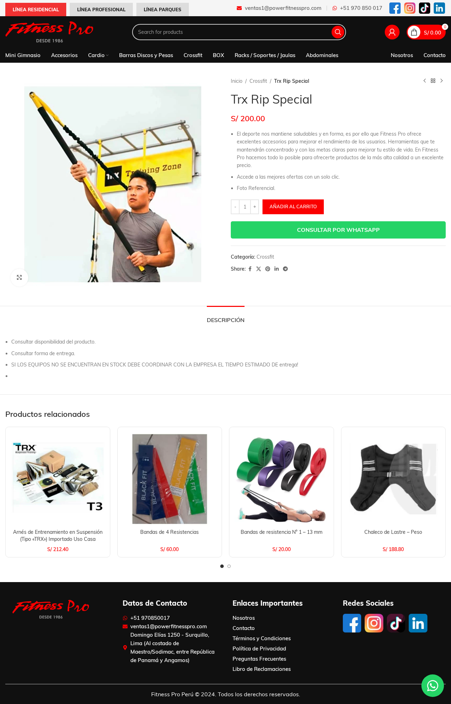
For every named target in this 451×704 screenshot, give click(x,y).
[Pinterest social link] (267, 269)
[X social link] (258, 269)
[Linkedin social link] (276, 269)
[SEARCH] (338, 32)
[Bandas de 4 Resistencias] (170, 479)
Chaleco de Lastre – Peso (393, 532)
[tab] (226, 316)
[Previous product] (424, 81)
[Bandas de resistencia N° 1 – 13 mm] (281, 479)
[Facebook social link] (250, 269)
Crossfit (258, 81)
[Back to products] (433, 81)
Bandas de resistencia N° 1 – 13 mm (281, 532)
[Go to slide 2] (229, 566)
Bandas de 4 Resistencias (169, 532)
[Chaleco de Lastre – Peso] (393, 479)
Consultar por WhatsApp (338, 229)
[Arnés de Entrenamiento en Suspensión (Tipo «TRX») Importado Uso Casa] (58, 479)
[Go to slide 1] (222, 566)
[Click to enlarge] (19, 277)
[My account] (392, 32)
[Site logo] (49, 32)
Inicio (236, 81)
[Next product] (441, 81)
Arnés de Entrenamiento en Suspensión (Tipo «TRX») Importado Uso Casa (58, 535)
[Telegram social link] (285, 269)
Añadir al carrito (293, 206)
